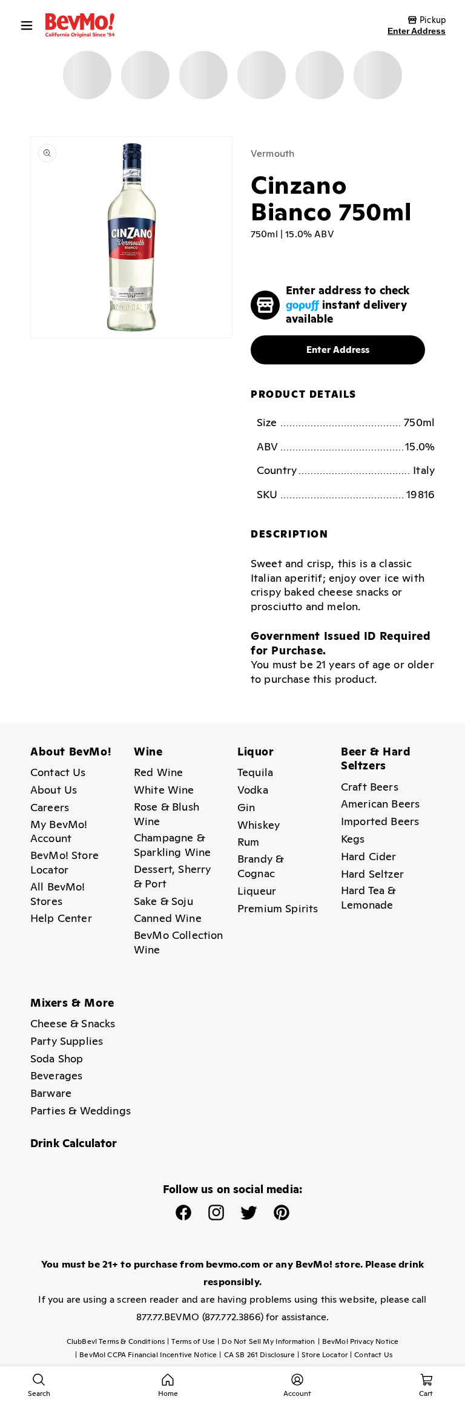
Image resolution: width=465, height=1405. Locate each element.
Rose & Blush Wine (166, 814)
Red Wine (158, 772)
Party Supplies (66, 1041)
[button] (29, 25)
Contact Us (58, 772)
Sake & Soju (163, 901)
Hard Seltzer (372, 874)
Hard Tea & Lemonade (368, 897)
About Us (53, 790)
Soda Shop (56, 1058)
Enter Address (417, 31)
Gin (246, 807)
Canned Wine (168, 918)
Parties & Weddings (80, 1110)
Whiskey (258, 825)
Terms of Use (191, 1341)
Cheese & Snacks (72, 1023)
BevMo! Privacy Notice (358, 1341)
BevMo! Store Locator (64, 862)
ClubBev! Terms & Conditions (116, 1341)
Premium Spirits (277, 908)
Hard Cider (369, 856)
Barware (50, 1093)
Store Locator (322, 1355)
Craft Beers (369, 787)
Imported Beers (380, 821)
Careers (49, 807)
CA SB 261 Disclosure (256, 1355)
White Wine (164, 790)
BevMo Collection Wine (178, 942)
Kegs (353, 839)
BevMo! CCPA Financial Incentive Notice (146, 1355)
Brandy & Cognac (260, 866)
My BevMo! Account (58, 831)
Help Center (61, 918)
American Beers (380, 804)
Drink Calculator (73, 1143)
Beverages (56, 1075)
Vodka (252, 790)
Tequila (255, 772)
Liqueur (256, 891)
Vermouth (272, 153)
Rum (248, 842)
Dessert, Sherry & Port (172, 876)
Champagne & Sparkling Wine (172, 845)
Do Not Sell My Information (266, 1341)
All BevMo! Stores (57, 894)
